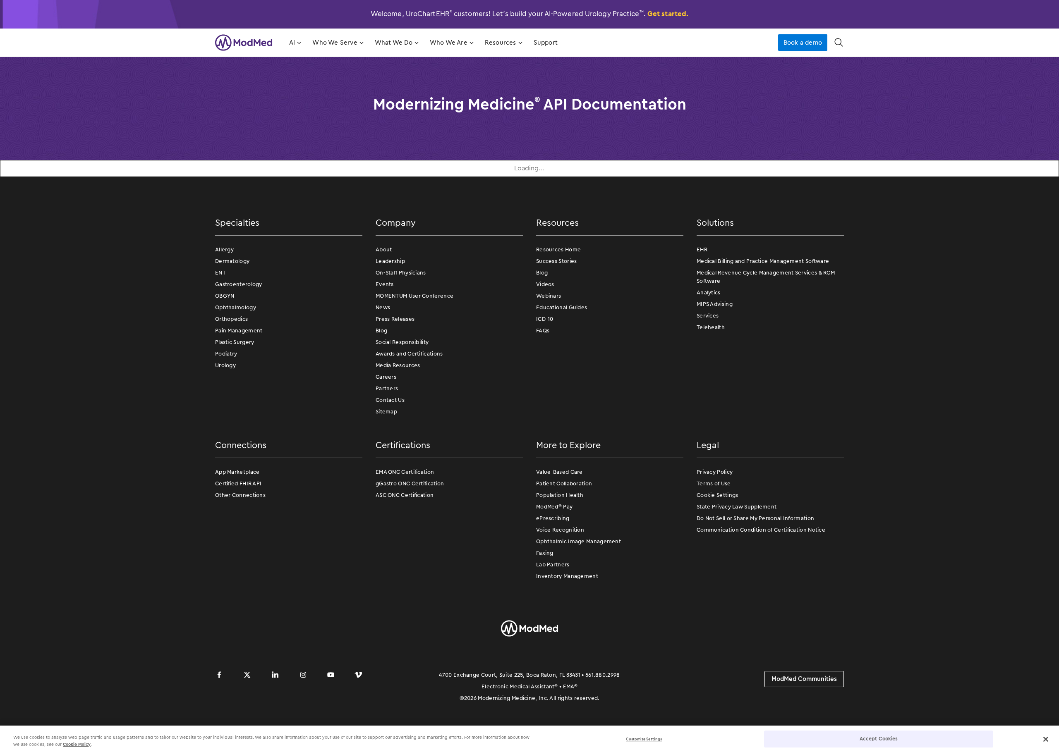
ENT (220, 273)
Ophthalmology (235, 307)
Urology (225, 365)
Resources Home (558, 249)
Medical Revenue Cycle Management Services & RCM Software (766, 277)
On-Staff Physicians (401, 273)
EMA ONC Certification (405, 472)
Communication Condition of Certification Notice (761, 530)
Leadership (390, 261)
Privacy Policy (715, 472)
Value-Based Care (559, 472)
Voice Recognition (560, 530)
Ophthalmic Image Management (578, 541)
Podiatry (226, 354)
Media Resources (398, 365)
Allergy (224, 249)
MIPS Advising (715, 304)
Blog (381, 330)
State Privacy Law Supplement (736, 507)
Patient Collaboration (564, 483)
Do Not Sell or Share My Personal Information (755, 518)
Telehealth (711, 327)
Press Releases (395, 319)
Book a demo (802, 42)
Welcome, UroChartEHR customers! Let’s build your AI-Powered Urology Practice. (529, 13)
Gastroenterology (238, 284)
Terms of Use (714, 483)
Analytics (709, 292)
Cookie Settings (717, 495)
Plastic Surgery (234, 342)
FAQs (542, 330)
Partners (387, 388)
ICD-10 (544, 319)
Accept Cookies (879, 738)
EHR (702, 249)
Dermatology (232, 261)
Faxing (544, 553)
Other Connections (240, 495)
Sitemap (386, 411)
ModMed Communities (804, 678)
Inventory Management (567, 576)
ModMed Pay (554, 507)
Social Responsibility (402, 342)
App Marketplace (237, 472)
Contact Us (390, 400)
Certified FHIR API (238, 483)
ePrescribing (553, 518)
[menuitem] (294, 43)
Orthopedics (231, 319)
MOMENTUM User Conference (414, 296)
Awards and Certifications (409, 354)
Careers (386, 377)
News (383, 307)
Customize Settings (644, 739)
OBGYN (225, 296)
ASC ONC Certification (405, 495)
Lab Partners (553, 564)
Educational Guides (561, 307)
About (384, 249)
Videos (545, 284)
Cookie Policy (77, 744)
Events (385, 284)
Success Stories (556, 261)
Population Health (559, 495)
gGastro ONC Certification (410, 483)
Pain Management (239, 330)
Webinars (548, 296)
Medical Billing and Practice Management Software (763, 261)
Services (708, 316)
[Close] (1046, 739)
